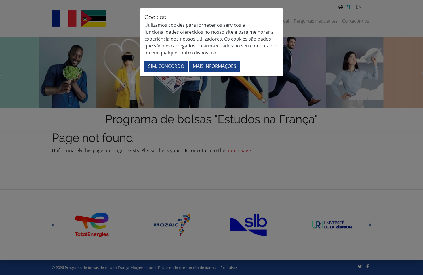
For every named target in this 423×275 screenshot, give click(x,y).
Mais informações (214, 66)
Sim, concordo (166, 66)
